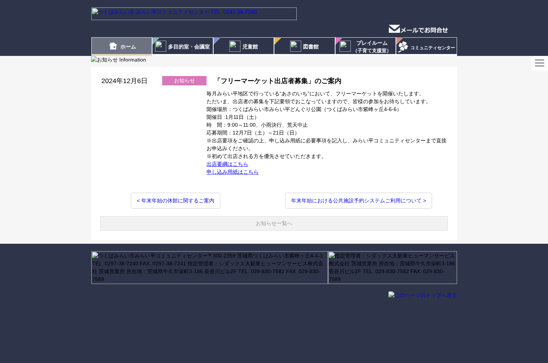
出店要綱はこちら (227, 164)
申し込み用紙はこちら (233, 172)
